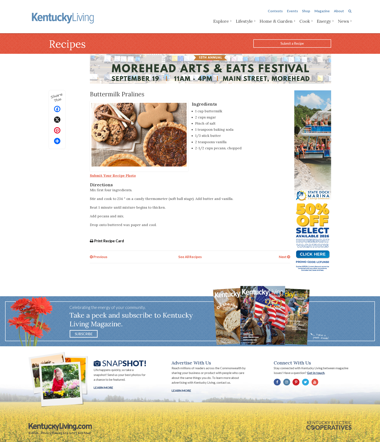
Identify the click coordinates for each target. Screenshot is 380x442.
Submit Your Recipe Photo (113, 175)
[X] (57, 120)
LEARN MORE (181, 390)
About (339, 11)
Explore (221, 21)
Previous (100, 257)
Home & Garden (276, 21)
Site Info (69, 433)
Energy (324, 21)
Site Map (84, 433)
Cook (304, 21)
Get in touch (316, 373)
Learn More (103, 387)
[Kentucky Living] (63, 17)
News (343, 21)
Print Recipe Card (108, 241)
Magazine (322, 11)
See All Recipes (190, 257)
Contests (275, 11)
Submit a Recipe (292, 43)
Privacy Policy (50, 433)
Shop (306, 11)
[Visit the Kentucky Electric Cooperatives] (329, 425)
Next (283, 257)
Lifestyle (244, 21)
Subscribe (83, 334)
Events (292, 11)
